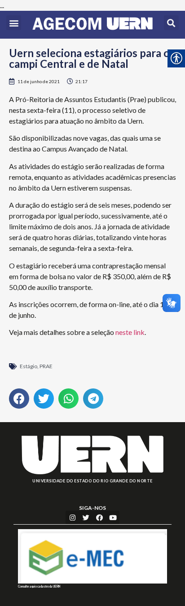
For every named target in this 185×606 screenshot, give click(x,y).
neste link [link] (130, 332)
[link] (92, 24)
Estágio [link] (28, 366)
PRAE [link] (46, 366)
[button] (13, 22)
